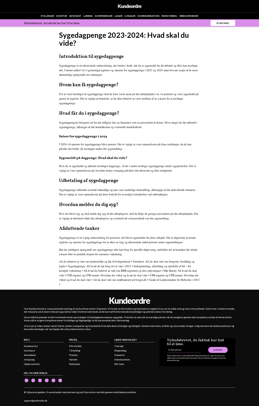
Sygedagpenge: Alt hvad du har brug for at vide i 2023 (99, 266)
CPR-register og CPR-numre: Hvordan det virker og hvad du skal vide (107, 275)
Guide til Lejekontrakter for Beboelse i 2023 (174, 280)
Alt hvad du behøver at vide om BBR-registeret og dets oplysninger (122, 270)
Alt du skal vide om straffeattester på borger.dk (120, 280)
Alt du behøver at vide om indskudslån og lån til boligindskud (95, 261)
